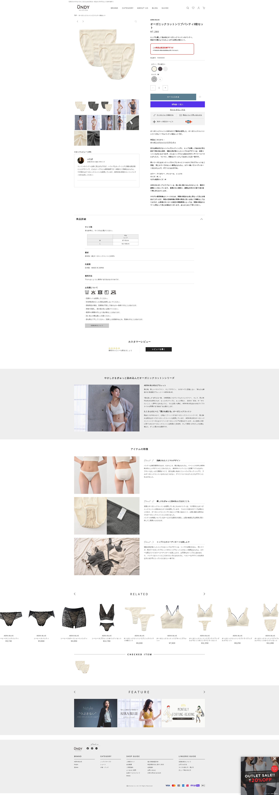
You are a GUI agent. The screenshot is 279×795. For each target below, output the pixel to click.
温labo (76, 767)
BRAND (114, 8)
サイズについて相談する (165, 115)
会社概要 (129, 764)
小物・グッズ (104, 767)
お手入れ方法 (183, 764)
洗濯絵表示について (97, 325)
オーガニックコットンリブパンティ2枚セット (92, 15)
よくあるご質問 (131, 770)
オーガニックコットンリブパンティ (163, 142)
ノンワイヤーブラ (105, 761)
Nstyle (76, 764)
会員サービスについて (133, 773)
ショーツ (103, 764)
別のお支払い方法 (177, 110)
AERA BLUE (154, 20)
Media (128, 776)
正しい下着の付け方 (185, 770)
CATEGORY (127, 8)
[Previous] (77, 21)
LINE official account (154, 773)
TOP (75, 15)
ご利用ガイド (130, 761)
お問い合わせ (152, 770)
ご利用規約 (129, 767)
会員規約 (150, 767)
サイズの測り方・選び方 (186, 767)
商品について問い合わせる (192, 115)
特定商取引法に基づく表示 (156, 764)
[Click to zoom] (107, 50)
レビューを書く (158, 349)
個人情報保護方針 (153, 761)
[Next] (83, 21)
